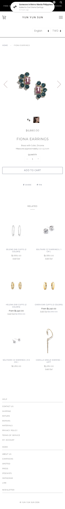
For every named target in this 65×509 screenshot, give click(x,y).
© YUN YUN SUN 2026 (29, 502)
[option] (32, 84)
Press (5, 469)
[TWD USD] (57, 32)
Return (6, 416)
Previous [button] (7, 84)
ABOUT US (6, 454)
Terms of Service (11, 435)
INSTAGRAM (7, 478)
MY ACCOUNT (8, 440)
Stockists (7, 473)
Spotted (6, 464)
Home (5, 45)
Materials (7, 426)
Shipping (6, 411)
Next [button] (57, 84)
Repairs (6, 421)
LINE (4, 483)
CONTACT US (7, 406)
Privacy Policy (10, 430)
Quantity (32, 155)
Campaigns (7, 459)
